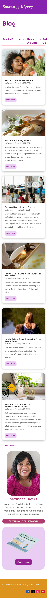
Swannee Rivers (13, 83)
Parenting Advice (34, 41)
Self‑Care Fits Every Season (18, 140)
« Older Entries (8, 445)
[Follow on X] (33, 591)
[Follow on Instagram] (38, 591)
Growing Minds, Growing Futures (20, 207)
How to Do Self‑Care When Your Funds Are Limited (23, 275)
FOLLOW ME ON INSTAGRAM (25, 521)
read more (10, 100)
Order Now (23, 562)
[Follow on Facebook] (28, 591)
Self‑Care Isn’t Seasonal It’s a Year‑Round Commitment (18, 405)
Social (7, 39)
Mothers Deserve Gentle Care (19, 80)
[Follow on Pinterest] (43, 591)
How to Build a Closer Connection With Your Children (23, 340)
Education (19, 39)
